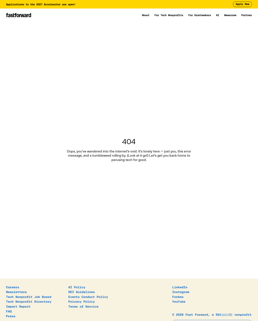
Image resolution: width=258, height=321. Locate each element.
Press (10, 316)
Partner (246, 15)
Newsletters (16, 291)
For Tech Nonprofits (168, 15)
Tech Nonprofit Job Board (28, 296)
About (145, 15)
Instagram (180, 291)
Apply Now (242, 4)
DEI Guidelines (81, 291)
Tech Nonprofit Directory (28, 301)
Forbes (178, 296)
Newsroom (230, 15)
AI (217, 15)
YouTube (178, 301)
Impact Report (18, 306)
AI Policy (76, 287)
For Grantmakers (199, 15)
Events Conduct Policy (88, 296)
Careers (12, 287)
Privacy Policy (81, 301)
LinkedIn (179, 287)
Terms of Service (83, 306)
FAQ (9, 311)
